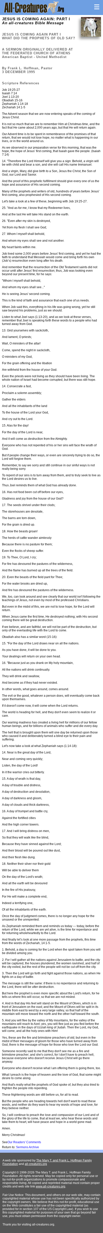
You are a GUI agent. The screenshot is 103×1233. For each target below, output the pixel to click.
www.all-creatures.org (50, 1186)
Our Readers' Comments (24, 1142)
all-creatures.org (36, 1164)
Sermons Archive (27, 1147)
